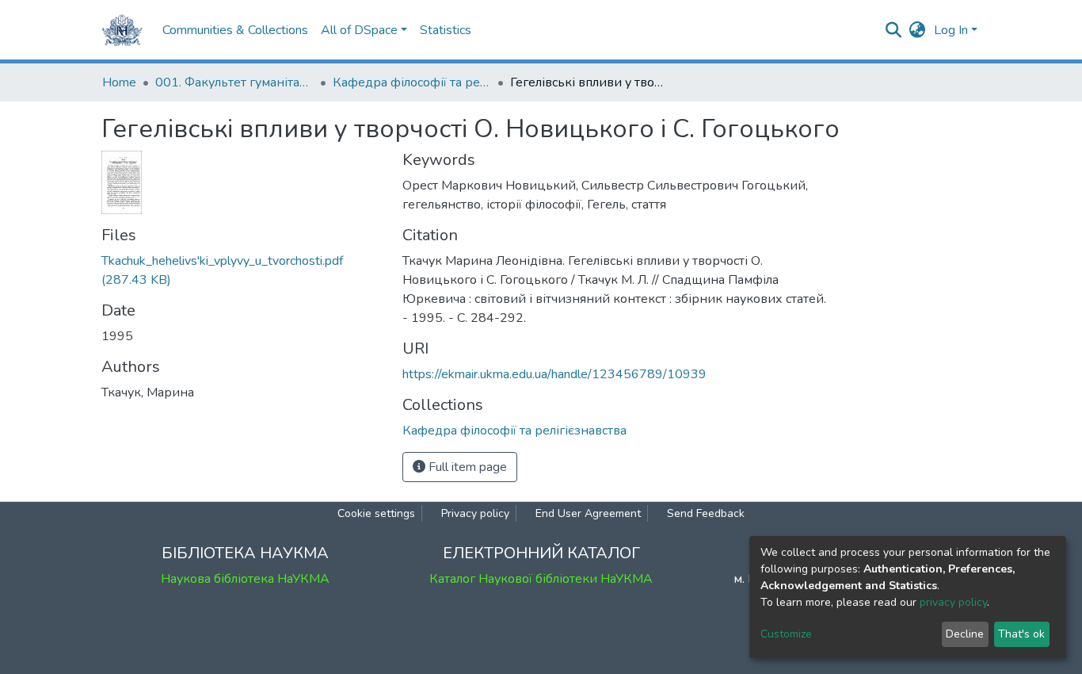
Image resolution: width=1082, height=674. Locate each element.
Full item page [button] (466, 467)
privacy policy (953, 602)
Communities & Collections (235, 30)
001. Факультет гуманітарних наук (234, 82)
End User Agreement (588, 513)
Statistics (445, 30)
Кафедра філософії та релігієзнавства (412, 82)
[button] (918, 30)
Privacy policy (475, 513)
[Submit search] (894, 30)
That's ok (1021, 633)
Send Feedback (706, 513)
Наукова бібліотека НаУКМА (245, 579)
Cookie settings (376, 513)
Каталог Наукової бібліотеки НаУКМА (541, 579)
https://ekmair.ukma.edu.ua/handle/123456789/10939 (554, 374)
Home (119, 82)
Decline (965, 633)
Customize (786, 633)
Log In (951, 30)
